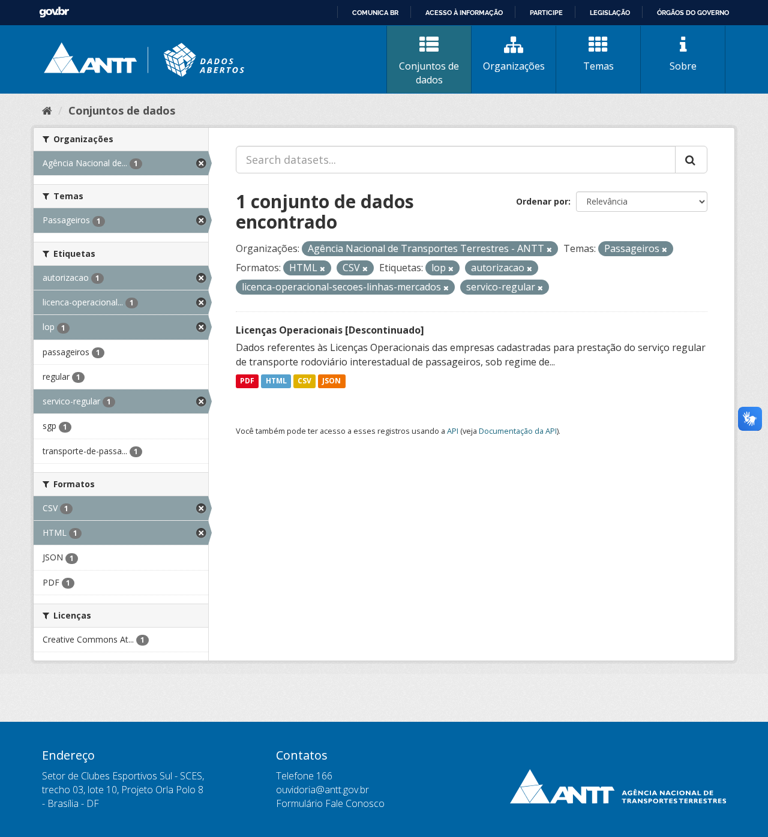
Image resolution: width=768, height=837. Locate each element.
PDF (247, 381)
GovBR (54, 12)
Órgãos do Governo (693, 12)
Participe (546, 12)
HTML (276, 381)
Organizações (514, 66)
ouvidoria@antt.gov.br (322, 789)
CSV (304, 381)
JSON (331, 381)
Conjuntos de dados (429, 72)
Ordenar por (542, 201)
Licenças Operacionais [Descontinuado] (330, 330)
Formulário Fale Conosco (330, 803)
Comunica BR (375, 12)
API (452, 430)
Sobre (683, 66)
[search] (691, 159)
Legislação (610, 12)
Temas (598, 66)
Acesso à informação (464, 12)
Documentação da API (518, 430)
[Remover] (549, 249)
